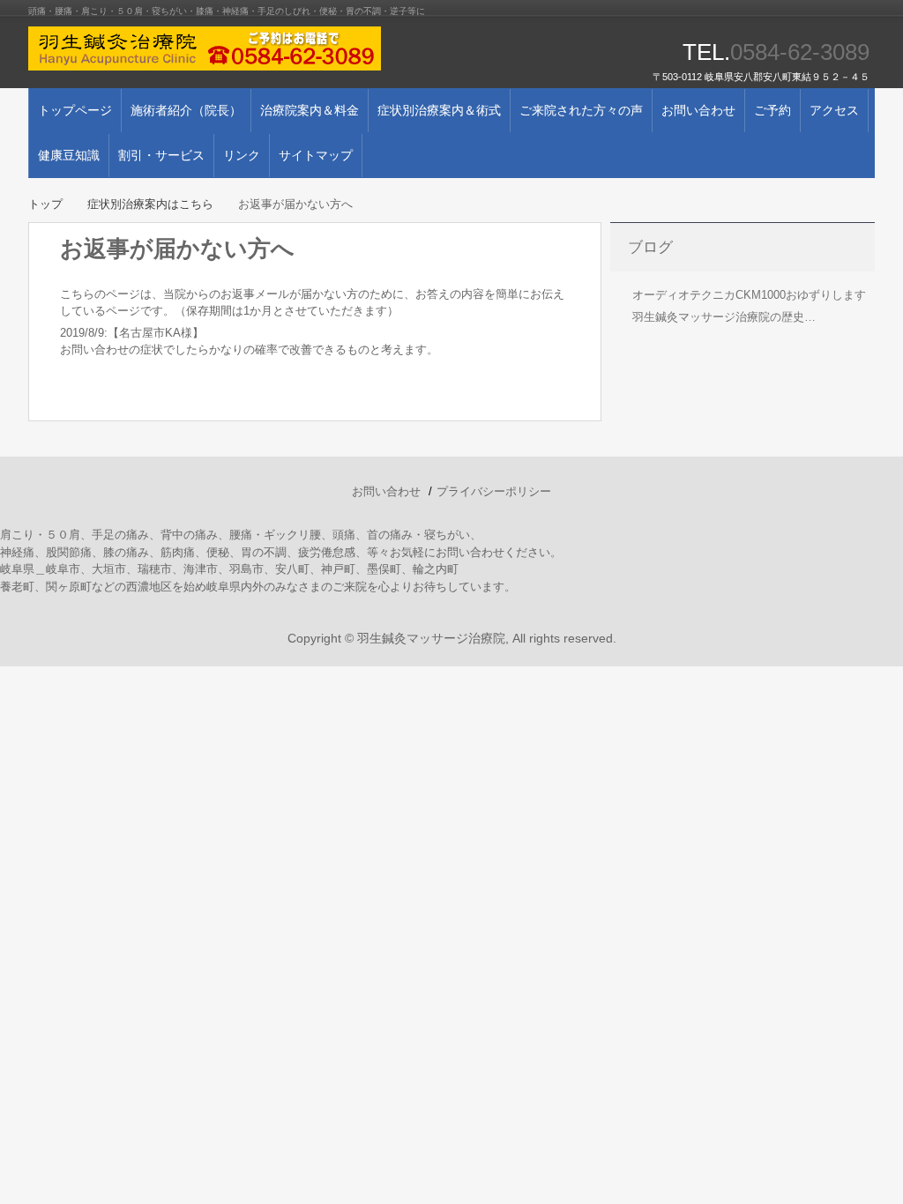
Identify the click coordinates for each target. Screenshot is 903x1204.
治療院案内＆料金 (309, 110)
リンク (241, 155)
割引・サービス (161, 155)
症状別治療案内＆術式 (439, 110)
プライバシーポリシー (494, 491)
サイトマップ (316, 155)
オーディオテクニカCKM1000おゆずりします (749, 294)
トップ (45, 204)
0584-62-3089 (799, 52)
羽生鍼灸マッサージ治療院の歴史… (724, 316)
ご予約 (772, 110)
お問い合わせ (698, 110)
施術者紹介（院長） (186, 110)
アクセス (834, 110)
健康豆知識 (69, 155)
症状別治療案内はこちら (150, 204)
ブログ (650, 247)
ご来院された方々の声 (581, 110)
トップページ (75, 110)
